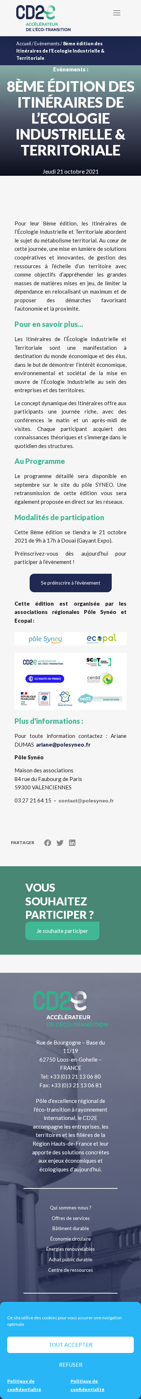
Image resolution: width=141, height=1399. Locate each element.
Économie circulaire (70, 1239)
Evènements (47, 43)
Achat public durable (70, 1259)
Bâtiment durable (70, 1228)
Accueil (23, 43)
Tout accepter (70, 1344)
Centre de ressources (70, 1270)
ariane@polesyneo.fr (63, 744)
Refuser (70, 1364)
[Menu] (117, 12)
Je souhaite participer (62, 930)
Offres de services (71, 1218)
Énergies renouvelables (70, 1249)
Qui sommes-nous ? (70, 1208)
